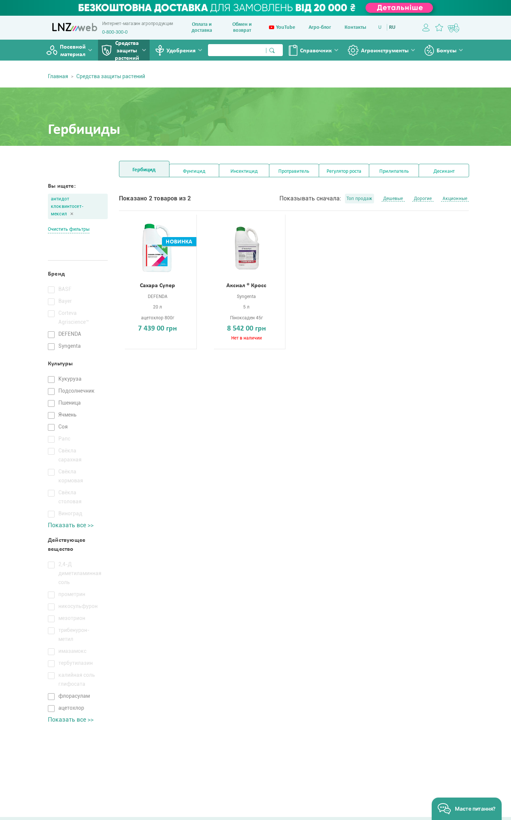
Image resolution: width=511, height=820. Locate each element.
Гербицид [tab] (144, 170)
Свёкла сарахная (70, 455)
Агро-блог (320, 27)
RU (392, 27)
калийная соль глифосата (76, 679)
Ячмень (67, 415)
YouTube (285, 27)
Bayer (65, 301)
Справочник (316, 51)
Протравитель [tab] (293, 171)
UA (381, 27)
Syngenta (69, 346)
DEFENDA (69, 334)
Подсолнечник (76, 391)
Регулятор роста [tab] (344, 171)
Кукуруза (70, 379)
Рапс (64, 439)
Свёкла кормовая (70, 476)
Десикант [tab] (444, 171)
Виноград (70, 513)
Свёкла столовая (70, 496)
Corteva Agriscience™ (73, 317)
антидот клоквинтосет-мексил (67, 206)
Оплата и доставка (202, 27)
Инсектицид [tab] (244, 171)
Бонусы (446, 51)
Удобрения (181, 51)
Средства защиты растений (127, 50)
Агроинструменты (385, 51)
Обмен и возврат (242, 27)
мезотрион (71, 618)
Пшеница (69, 403)
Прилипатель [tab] (394, 171)
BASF (64, 289)
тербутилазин (75, 663)
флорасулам (74, 696)
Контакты (355, 27)
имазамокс (72, 651)
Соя (63, 427)
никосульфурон (78, 606)
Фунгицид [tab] (194, 171)
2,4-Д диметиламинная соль (78, 573)
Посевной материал (73, 51)
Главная (58, 76)
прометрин (71, 594)
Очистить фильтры (68, 229)
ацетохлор (71, 708)
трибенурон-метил (73, 634)
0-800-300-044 (117, 32)
